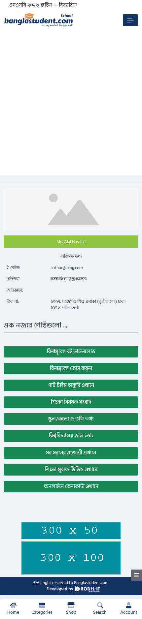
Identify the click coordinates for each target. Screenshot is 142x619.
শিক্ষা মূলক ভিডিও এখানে (71, 469)
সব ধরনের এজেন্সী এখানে (71, 453)
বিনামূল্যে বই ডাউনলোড (71, 351)
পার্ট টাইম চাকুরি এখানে (71, 385)
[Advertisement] (71, 104)
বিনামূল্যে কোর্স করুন (71, 368)
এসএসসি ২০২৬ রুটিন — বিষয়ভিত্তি (43, 5)
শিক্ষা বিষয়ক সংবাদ (71, 402)
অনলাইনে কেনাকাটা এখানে (71, 486)
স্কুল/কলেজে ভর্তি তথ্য (71, 419)
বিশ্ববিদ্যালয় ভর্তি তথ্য (71, 435)
